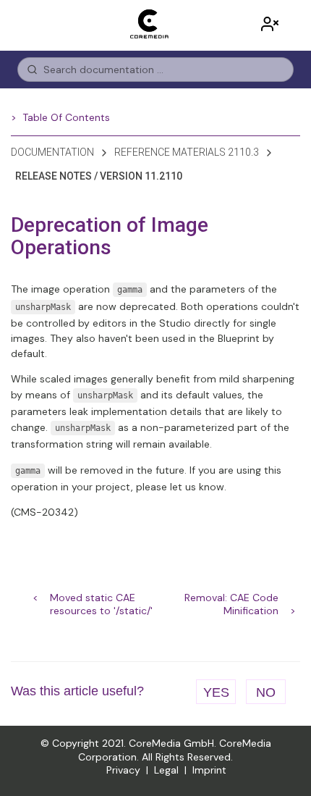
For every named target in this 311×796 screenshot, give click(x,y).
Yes (216, 692)
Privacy (123, 769)
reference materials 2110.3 (186, 152)
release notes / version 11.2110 (98, 176)
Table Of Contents (66, 117)
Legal (166, 769)
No (266, 692)
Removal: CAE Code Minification (231, 599)
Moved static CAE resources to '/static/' (101, 599)
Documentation (52, 152)
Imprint (209, 769)
